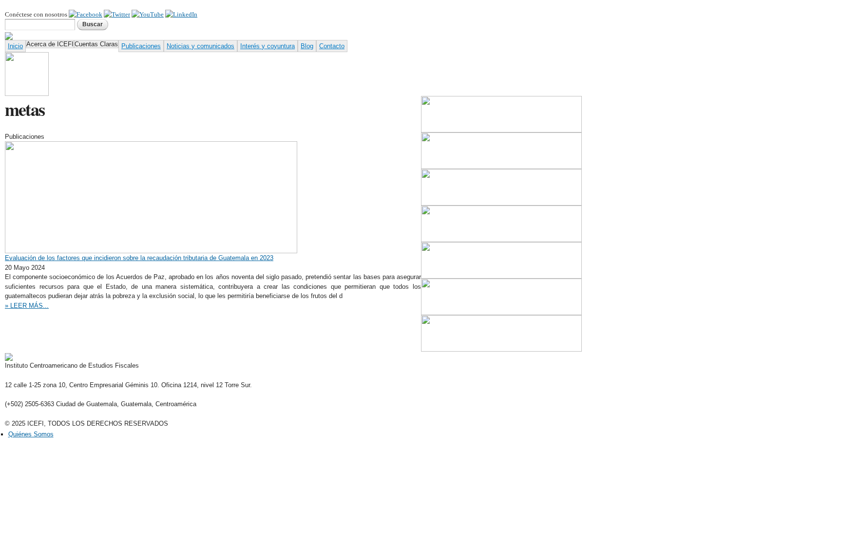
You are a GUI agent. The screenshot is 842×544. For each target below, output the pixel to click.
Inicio (15, 46)
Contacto (331, 46)
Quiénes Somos (31, 434)
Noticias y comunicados (200, 46)
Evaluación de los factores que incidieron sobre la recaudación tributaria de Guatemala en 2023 (139, 258)
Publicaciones (141, 46)
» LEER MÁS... (27, 305)
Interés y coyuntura (267, 46)
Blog (307, 46)
